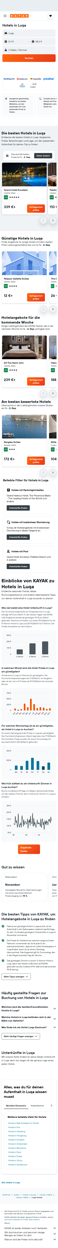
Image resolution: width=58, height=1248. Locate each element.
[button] (5, 16)
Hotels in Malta (46, 1195)
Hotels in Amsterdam (17, 1144)
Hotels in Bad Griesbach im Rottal (23, 1123)
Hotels (16, 1195)
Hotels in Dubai (15, 1156)
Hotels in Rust (14, 1152)
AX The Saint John (14, 362)
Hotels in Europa (29, 1195)
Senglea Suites (12, 442)
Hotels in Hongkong (17, 1135)
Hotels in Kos (14, 1127)
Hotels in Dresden (16, 1139)
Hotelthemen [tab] (37, 1105)
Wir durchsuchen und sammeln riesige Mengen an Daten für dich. (24, 1234)
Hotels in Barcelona (17, 1148)
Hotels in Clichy (15, 1160)
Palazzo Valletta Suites (16, 278)
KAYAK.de (6, 1195)
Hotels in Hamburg (16, 1131)
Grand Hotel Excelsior (16, 189)
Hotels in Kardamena (17, 1164)
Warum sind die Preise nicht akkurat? (23, 1239)
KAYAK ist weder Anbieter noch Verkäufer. (25, 1228)
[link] (18, 508)
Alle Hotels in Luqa (10, 1182)
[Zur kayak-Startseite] (19, 16)
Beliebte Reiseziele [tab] (16, 1105)
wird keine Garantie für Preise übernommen (22, 1219)
